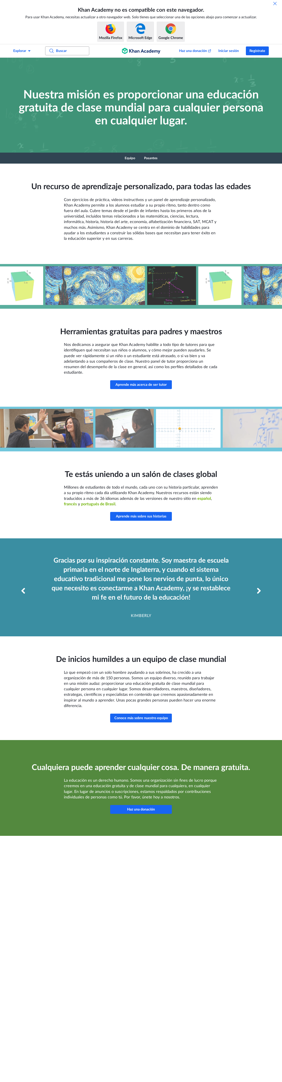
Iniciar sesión (228, 51)
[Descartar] (274, 3)
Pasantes (151, 158)
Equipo (130, 158)
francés (70, 504)
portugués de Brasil (98, 504)
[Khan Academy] (141, 50)
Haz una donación (193, 51)
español (204, 499)
